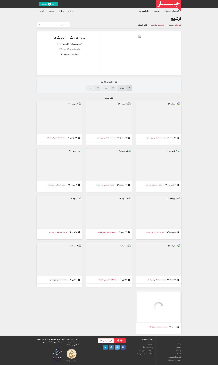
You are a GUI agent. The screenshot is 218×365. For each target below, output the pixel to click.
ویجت (156, 11)
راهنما (51, 11)
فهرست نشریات (157, 25)
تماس (41, 11)
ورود (53, 4)
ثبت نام (44, 4)
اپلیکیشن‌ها (144, 11)
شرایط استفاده (175, 357)
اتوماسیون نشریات (144, 353)
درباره (70, 11)
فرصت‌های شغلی (174, 360)
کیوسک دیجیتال (171, 11)
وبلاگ (61, 11)
